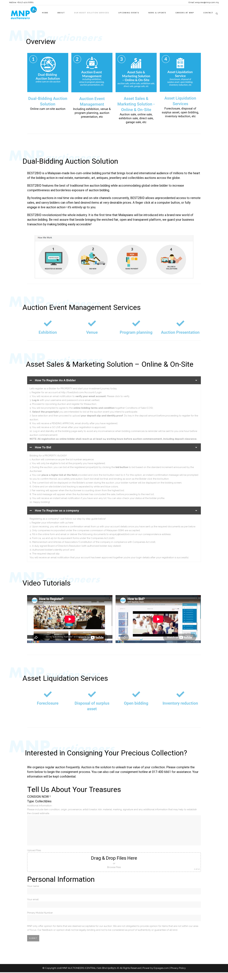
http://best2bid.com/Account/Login (81, 392)
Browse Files (114, 867)
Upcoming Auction (55, 404)
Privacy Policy (178, 968)
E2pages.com (161, 968)
